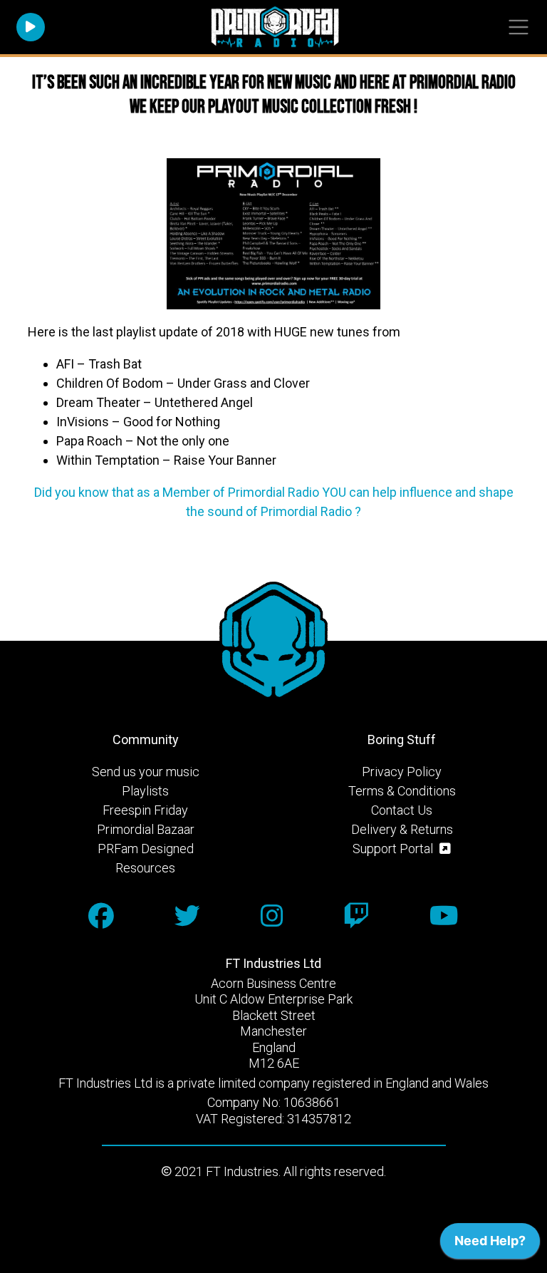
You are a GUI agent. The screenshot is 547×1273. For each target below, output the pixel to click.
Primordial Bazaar (145, 829)
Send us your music (145, 771)
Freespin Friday (145, 810)
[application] (490, 1244)
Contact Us (401, 810)
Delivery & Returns (402, 829)
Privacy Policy (402, 771)
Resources (145, 867)
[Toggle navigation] (518, 27)
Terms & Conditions (402, 790)
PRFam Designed (146, 848)
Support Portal (394, 848)
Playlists (145, 790)
